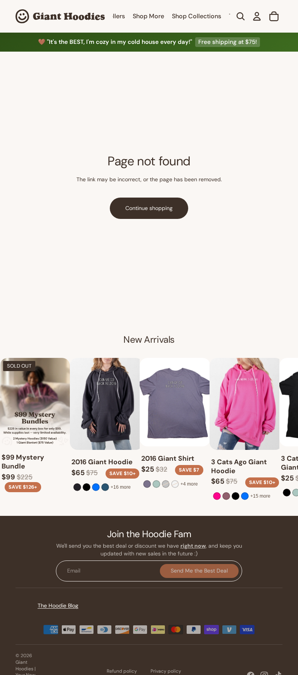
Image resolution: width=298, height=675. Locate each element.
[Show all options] (121, 487)
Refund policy (122, 671)
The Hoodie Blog (58, 605)
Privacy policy (166, 671)
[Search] (240, 16)
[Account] (256, 16)
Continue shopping (149, 208)
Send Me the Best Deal (199, 570)
